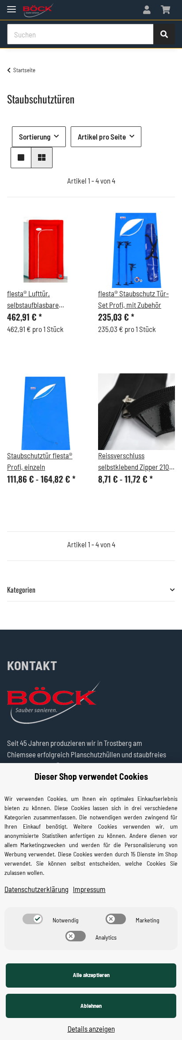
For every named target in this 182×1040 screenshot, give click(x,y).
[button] (146, 10)
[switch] (33, 919)
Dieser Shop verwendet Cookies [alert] (91, 776)
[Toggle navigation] (11, 5)
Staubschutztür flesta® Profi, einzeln (39, 461)
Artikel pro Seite (102, 136)
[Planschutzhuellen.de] (38, 10)
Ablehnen (91, 1005)
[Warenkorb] (165, 10)
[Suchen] (164, 34)
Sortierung (34, 136)
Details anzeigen (91, 1028)
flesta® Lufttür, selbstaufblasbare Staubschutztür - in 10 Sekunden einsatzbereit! (42, 299)
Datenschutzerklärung (36, 889)
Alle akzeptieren (91, 974)
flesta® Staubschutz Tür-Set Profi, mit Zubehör (133, 299)
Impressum (89, 889)
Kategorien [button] (21, 590)
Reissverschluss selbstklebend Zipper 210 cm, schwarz (133, 461)
